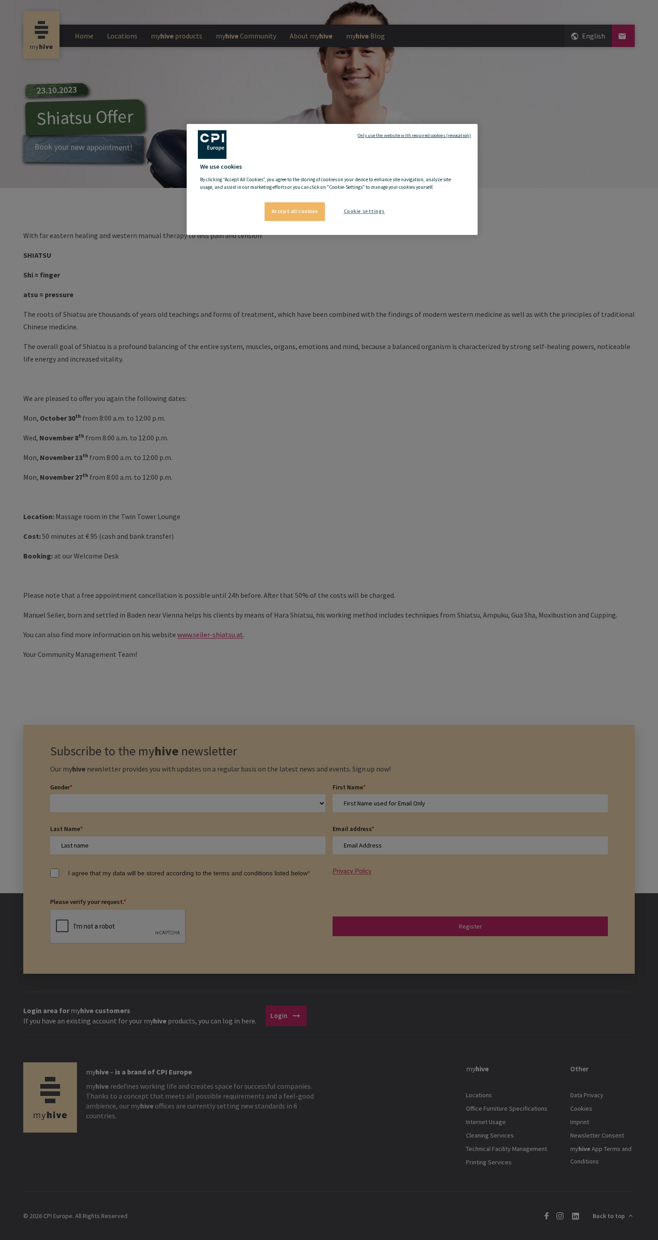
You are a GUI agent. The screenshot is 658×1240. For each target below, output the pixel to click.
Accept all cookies (295, 211)
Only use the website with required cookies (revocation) (414, 135)
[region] (332, 179)
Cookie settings (364, 211)
